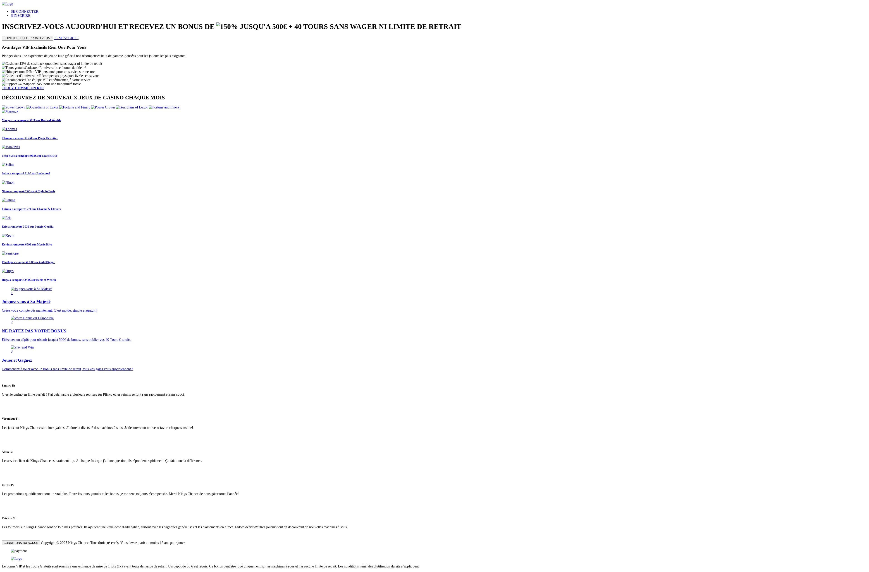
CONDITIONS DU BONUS (21, 543)
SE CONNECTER (24, 11)
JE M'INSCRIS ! (66, 38)
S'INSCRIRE (20, 15)
